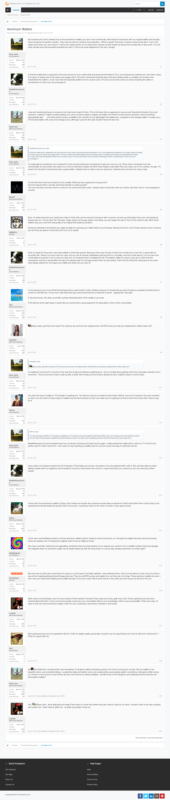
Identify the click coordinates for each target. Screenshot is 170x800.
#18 (160, 661)
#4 (161, 174)
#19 (160, 696)
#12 (160, 458)
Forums (15, 10)
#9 (161, 352)
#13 (160, 495)
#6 (161, 245)
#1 (161, 67)
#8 (161, 317)
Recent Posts (25, 15)
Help (89, 769)
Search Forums (12, 15)
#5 (161, 209)
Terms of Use (92, 779)
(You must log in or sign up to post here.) (149, 738)
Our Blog (8, 774)
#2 (161, 104)
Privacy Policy (92, 784)
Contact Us (9, 784)
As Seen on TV (22, 33)
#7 (161, 282)
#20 (160, 731)
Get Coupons (10, 769)
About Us (9, 779)
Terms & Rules (92, 774)
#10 (160, 387)
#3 (161, 139)
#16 (160, 590)
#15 (160, 565)
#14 (160, 530)
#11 (160, 423)
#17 (160, 626)
